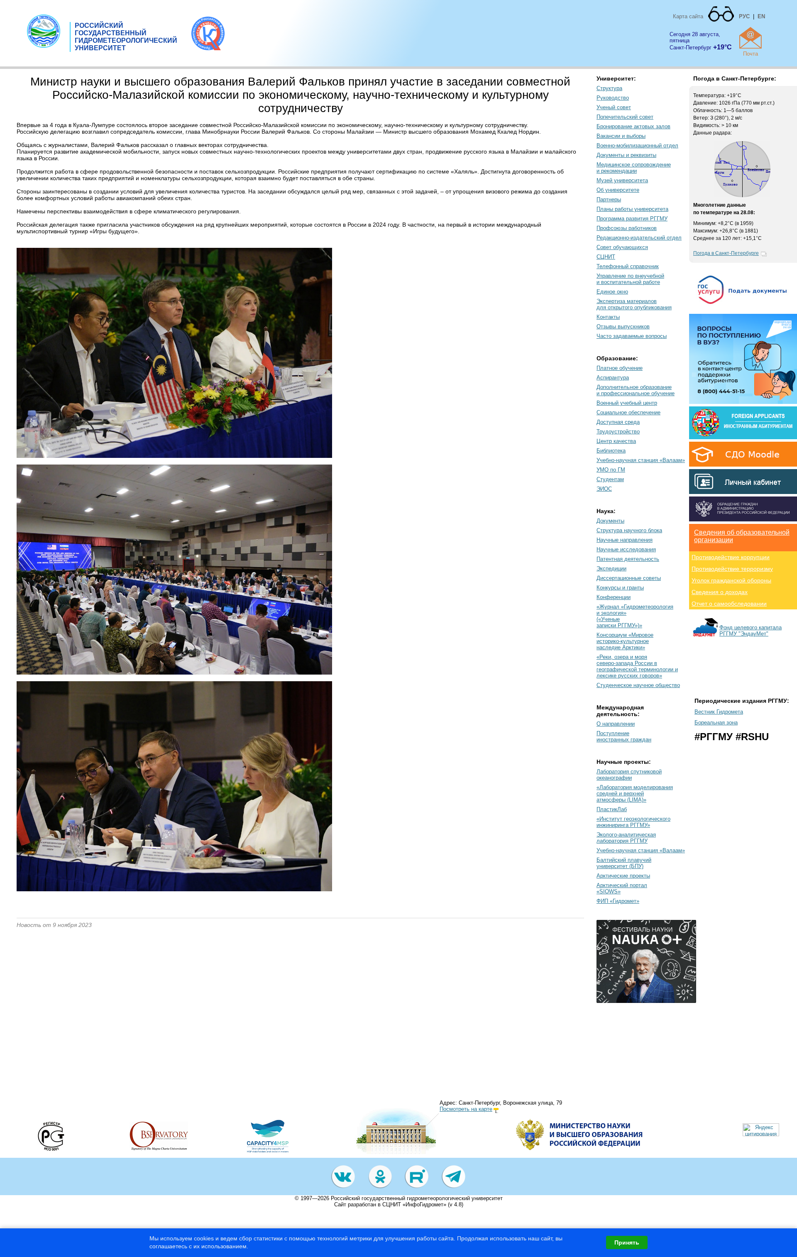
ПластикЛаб (612, 809)
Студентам (610, 479)
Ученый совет (614, 107)
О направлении (616, 724)
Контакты (608, 317)
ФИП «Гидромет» (618, 901)
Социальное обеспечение (628, 412)
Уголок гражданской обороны (731, 580)
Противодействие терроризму (732, 568)
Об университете (618, 190)
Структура (609, 88)
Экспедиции (611, 568)
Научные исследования (626, 549)
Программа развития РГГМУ (632, 218)
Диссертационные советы (629, 578)
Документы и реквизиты (626, 155)
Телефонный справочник (628, 266)
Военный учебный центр (627, 403)
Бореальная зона (716, 722)
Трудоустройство (618, 431)
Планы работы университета (632, 209)
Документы (610, 521)
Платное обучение (620, 368)
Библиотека (611, 451)
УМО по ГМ (611, 470)
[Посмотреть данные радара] (742, 195)
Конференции (614, 597)
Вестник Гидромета (718, 712)
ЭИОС (604, 489)
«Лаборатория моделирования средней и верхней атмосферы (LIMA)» (635, 793)
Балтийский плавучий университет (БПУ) (624, 863)
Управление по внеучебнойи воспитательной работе (630, 279)
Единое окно (612, 292)
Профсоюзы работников (627, 228)
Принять (626, 1242)
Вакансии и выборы (621, 136)
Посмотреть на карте (466, 1109)
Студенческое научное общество (638, 685)
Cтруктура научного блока (629, 530)
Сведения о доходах (720, 592)
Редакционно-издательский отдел (639, 238)
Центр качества (616, 441)
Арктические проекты (623, 876)
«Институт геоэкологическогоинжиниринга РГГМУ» (633, 822)
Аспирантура (613, 377)
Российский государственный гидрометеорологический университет (417, 1198)
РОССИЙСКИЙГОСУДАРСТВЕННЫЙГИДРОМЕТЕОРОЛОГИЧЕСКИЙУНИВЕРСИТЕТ (126, 36)
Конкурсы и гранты (620, 587)
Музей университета (622, 180)
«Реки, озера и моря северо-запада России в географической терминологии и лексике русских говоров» (637, 666)
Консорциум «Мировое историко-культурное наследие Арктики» (625, 641)
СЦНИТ (606, 257)
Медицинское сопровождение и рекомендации (634, 167)
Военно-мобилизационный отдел (637, 145)
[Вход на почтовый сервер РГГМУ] (750, 38)
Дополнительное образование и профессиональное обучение (636, 390)
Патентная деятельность (628, 559)
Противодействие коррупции (731, 557)
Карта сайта (688, 16)
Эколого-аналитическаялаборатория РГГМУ (626, 837)
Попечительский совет (625, 117)
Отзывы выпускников (623, 326)
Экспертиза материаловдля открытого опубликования (634, 304)
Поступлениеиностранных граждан (624, 736)
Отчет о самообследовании (729, 603)
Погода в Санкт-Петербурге (726, 253)
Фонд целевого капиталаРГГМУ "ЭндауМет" (750, 630)
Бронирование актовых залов (633, 126)
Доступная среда (618, 422)
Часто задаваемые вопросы (632, 336)
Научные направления (625, 540)
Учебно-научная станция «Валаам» (641, 460)
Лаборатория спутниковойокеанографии (629, 774)
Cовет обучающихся (622, 247)
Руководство (613, 98)
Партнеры (609, 199)
